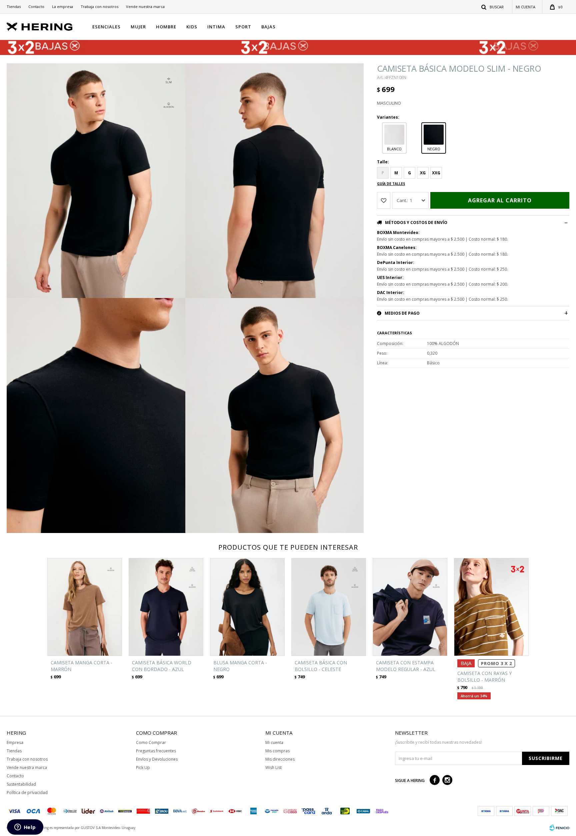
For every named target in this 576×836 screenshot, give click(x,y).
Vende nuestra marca (145, 6)
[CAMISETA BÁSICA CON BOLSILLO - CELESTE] (328, 607)
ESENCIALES (106, 27)
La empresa (62, 6)
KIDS (191, 27)
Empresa (15, 742)
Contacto (36, 6)
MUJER (138, 27)
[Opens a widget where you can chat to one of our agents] (25, 827)
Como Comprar (151, 742)
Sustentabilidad (21, 784)
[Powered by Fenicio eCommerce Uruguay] (559, 828)
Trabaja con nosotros (99, 6)
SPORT (243, 27)
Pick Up (143, 767)
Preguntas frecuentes (156, 751)
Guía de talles (391, 183)
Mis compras (277, 751)
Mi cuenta (274, 742)
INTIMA (216, 27)
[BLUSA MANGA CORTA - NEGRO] (247, 607)
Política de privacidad (27, 792)
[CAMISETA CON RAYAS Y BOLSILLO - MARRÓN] (491, 607)
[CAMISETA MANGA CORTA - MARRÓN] (84, 607)
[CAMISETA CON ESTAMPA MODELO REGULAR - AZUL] (410, 607)
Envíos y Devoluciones (157, 759)
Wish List (273, 767)
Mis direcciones (280, 759)
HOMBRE (166, 27)
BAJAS (268, 27)
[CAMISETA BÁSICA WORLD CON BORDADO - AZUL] (166, 607)
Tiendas (14, 6)
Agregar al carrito (500, 200)
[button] (492, 6)
